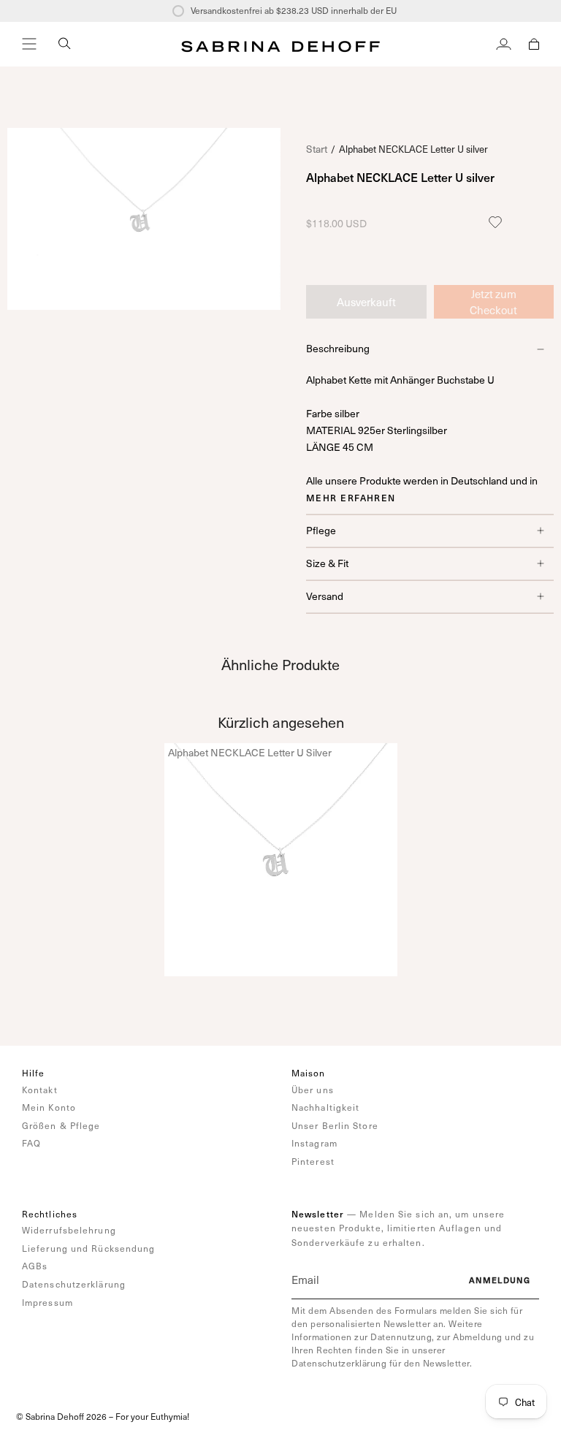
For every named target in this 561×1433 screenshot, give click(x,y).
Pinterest (313, 1161)
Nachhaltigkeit (325, 1107)
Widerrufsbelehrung (69, 1229)
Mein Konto (49, 1107)
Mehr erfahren (351, 497)
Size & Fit (327, 563)
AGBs (34, 1265)
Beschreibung (338, 348)
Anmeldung (499, 1279)
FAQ (31, 1142)
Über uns (312, 1089)
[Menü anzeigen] (29, 44)
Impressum (47, 1302)
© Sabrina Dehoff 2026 (61, 1416)
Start (316, 148)
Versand (324, 596)
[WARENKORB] (534, 44)
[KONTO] (503, 44)
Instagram (314, 1142)
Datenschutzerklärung (74, 1284)
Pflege (321, 530)
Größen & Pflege (61, 1125)
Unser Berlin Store (334, 1125)
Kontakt (40, 1089)
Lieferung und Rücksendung (89, 1248)
